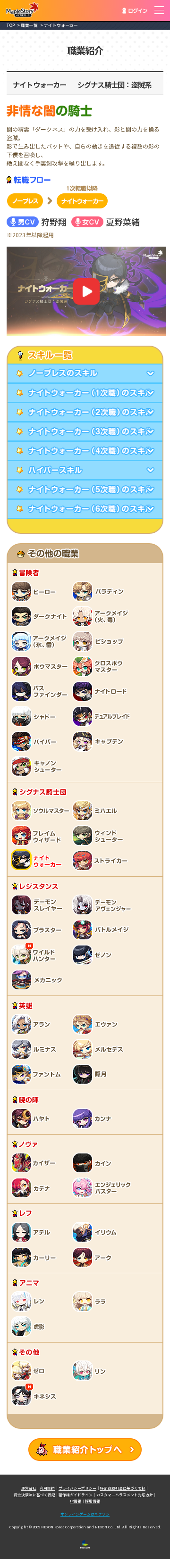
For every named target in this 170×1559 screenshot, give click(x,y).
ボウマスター (41, 666)
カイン (93, 1162)
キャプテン (100, 741)
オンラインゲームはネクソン (85, 1514)
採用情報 (92, 1501)
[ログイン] (134, 10)
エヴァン (95, 1023)
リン (91, 1370)
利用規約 (47, 1488)
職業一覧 (29, 25)
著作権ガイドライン (76, 1495)
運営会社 (28, 1488)
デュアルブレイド (103, 716)
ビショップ (103, 641)
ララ (91, 1301)
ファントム (39, 1073)
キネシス (34, 1395)
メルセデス (100, 1048)
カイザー (34, 1162)
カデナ (32, 1187)
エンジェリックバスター (103, 1187)
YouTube (86, 291)
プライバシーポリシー (77, 1488)
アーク (93, 1256)
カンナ (93, 1118)
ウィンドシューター (100, 835)
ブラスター (39, 929)
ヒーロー (34, 591)
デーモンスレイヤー (39, 904)
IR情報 (75, 1501)
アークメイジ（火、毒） (103, 616)
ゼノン (93, 954)
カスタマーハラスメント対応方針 (124, 1495)
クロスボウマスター (100, 666)
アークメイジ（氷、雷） (41, 641)
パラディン (100, 591)
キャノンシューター (39, 766)
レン (30, 1301)
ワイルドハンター (34, 954)
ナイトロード (103, 691)
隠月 (91, 1073)
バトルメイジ (103, 929)
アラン (32, 1023)
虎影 (30, 1326)
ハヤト (32, 1118)
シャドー (34, 716)
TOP (11, 25)
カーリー (34, 1256)
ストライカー (100, 860)
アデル (32, 1231)
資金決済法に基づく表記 (34, 1495)
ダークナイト (41, 616)
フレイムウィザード (39, 835)
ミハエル (95, 810)
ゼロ (30, 1370)
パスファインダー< (41, 691)
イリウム (95, 1231)
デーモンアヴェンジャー (103, 904)
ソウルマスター (41, 810)
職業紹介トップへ (85, 1449)
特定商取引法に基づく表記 (122, 1488)
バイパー (34, 741)
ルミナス (34, 1048)
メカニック (39, 979)
